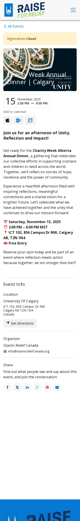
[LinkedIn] (27, 387)
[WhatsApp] (37, 387)
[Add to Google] (30, 120)
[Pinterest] (47, 387)
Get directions (22, 323)
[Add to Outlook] (18, 120)
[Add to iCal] (7, 120)
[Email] (57, 387)
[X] (17, 387)
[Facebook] (7, 387)
